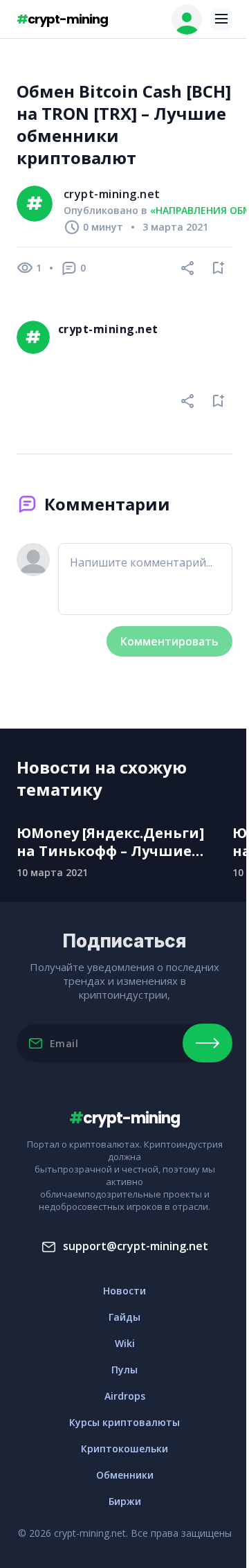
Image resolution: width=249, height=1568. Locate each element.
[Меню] (221, 19)
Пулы (124, 1369)
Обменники (125, 1474)
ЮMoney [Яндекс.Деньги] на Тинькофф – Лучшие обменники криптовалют (114, 842)
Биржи (125, 1501)
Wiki (125, 1343)
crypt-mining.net (112, 194)
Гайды (124, 1317)
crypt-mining (62, 19)
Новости (124, 1290)
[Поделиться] (188, 268)
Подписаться (207, 1043)
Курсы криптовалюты (124, 1422)
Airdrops (124, 1395)
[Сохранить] (218, 268)
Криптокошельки (124, 1448)
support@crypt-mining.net (135, 1246)
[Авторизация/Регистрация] (187, 19)
